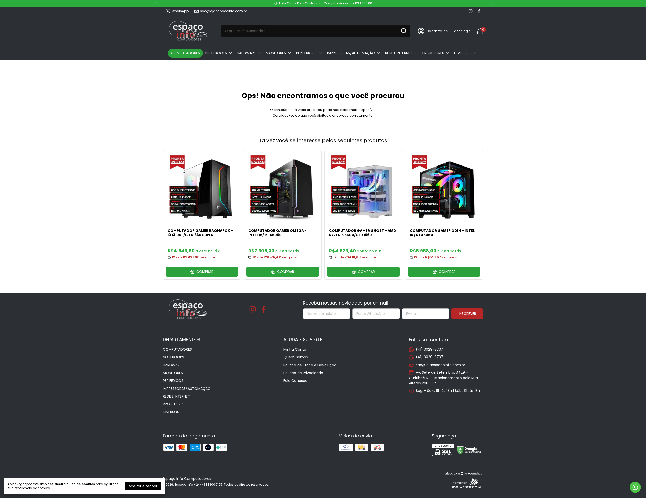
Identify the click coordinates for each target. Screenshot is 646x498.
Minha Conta (294, 349)
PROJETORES (433, 53)
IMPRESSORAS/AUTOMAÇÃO (351, 53)
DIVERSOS (462, 53)
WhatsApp (180, 11)
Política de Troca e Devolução (309, 365)
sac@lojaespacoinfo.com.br (223, 11)
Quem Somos (295, 357)
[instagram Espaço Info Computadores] (470, 11)
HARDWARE (246, 53)
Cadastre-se (437, 31)
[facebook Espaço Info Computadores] (479, 11)
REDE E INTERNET (398, 53)
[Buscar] (403, 31)
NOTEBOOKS (216, 53)
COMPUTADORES (185, 53)
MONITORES (276, 53)
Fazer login (462, 31)
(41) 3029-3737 (429, 349)
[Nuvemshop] (464, 474)
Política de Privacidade (303, 372)
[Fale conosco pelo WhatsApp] (635, 487)
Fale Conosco (295, 380)
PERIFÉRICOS (306, 53)
